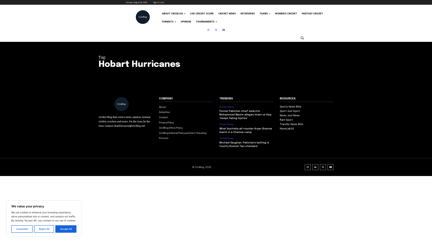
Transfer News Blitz (291, 124)
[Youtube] (224, 30)
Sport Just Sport (290, 111)
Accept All (66, 228)
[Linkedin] (315, 167)
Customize (22, 228)
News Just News (290, 115)
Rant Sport (286, 119)
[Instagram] (208, 30)
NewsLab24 (287, 128)
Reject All (44, 228)
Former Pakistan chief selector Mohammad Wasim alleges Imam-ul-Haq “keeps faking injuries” (245, 115)
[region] (44, 218)
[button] (302, 38)
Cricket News (226, 106)
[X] (216, 30)
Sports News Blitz (290, 106)
